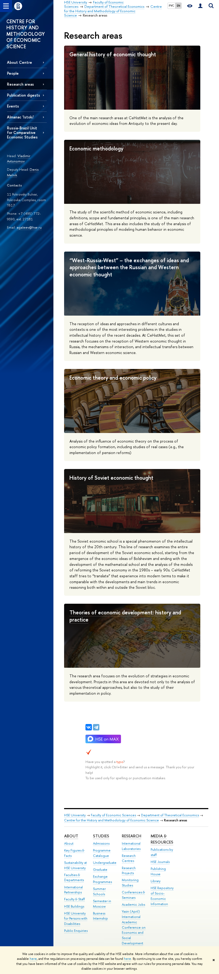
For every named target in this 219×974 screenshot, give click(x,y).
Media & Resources (162, 839)
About (71, 836)
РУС (171, 5)
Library (156, 881)
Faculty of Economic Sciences (113, 815)
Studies (101, 836)
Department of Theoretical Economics (170, 815)
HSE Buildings (74, 906)
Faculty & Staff (74, 899)
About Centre (19, 62)
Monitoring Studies (130, 883)
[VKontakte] (88, 727)
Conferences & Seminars (133, 895)
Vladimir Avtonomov (18, 158)
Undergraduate (104, 862)
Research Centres (129, 858)
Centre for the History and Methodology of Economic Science (111, 820)
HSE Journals (160, 862)
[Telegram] (96, 727)
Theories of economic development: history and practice (125, 616)
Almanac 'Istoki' (20, 117)
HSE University (75, 815)
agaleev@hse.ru (29, 227)
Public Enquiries (76, 930)
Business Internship (100, 916)
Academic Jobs (133, 904)
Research (131, 836)
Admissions (101, 843)
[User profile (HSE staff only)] (200, 6)
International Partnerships (73, 890)
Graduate (100, 869)
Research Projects (129, 871)
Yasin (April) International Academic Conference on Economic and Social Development (134, 927)
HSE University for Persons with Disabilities (75, 918)
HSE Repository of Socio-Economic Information (162, 896)
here (33, 959)
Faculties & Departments (74, 877)
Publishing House (158, 871)
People (13, 73)
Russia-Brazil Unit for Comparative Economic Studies (22, 132)
